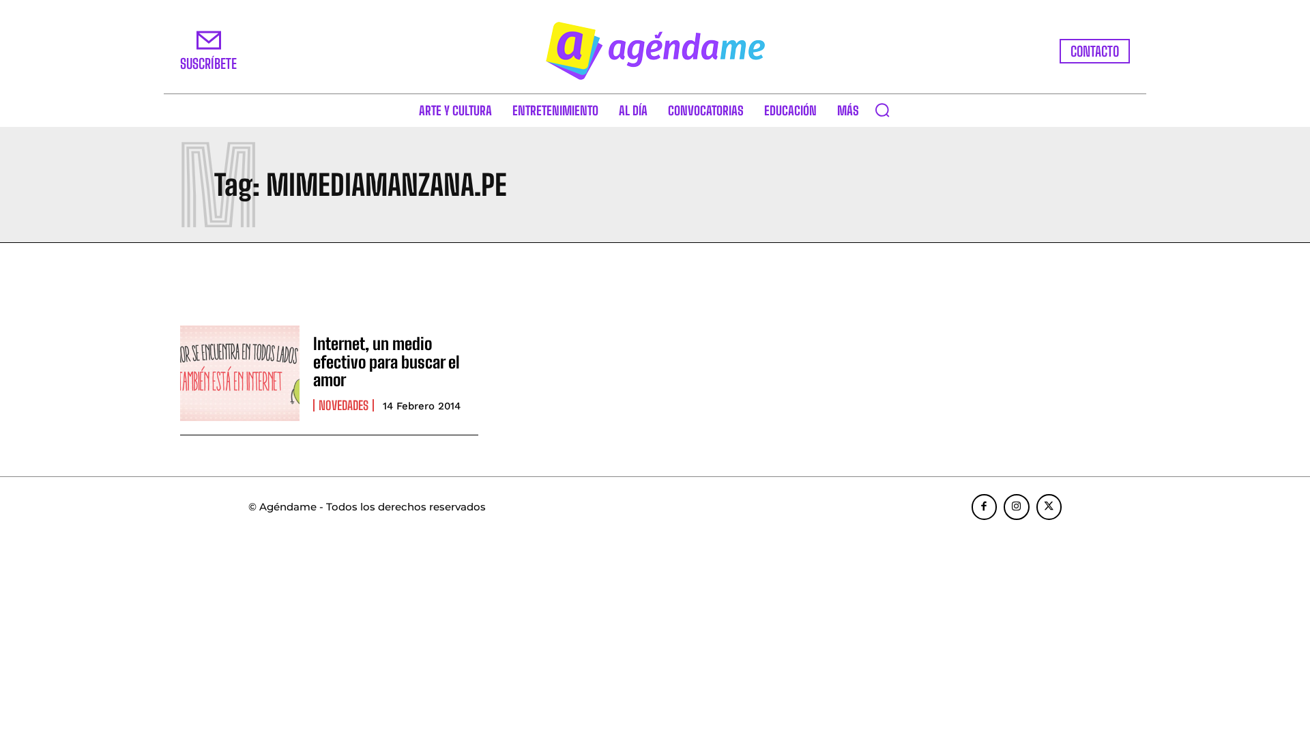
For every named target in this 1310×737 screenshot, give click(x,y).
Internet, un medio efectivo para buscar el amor (386, 362)
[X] (1049, 507)
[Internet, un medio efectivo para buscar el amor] (240, 373)
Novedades (343, 405)
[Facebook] (985, 507)
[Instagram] (1017, 507)
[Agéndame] (655, 51)
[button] (882, 109)
